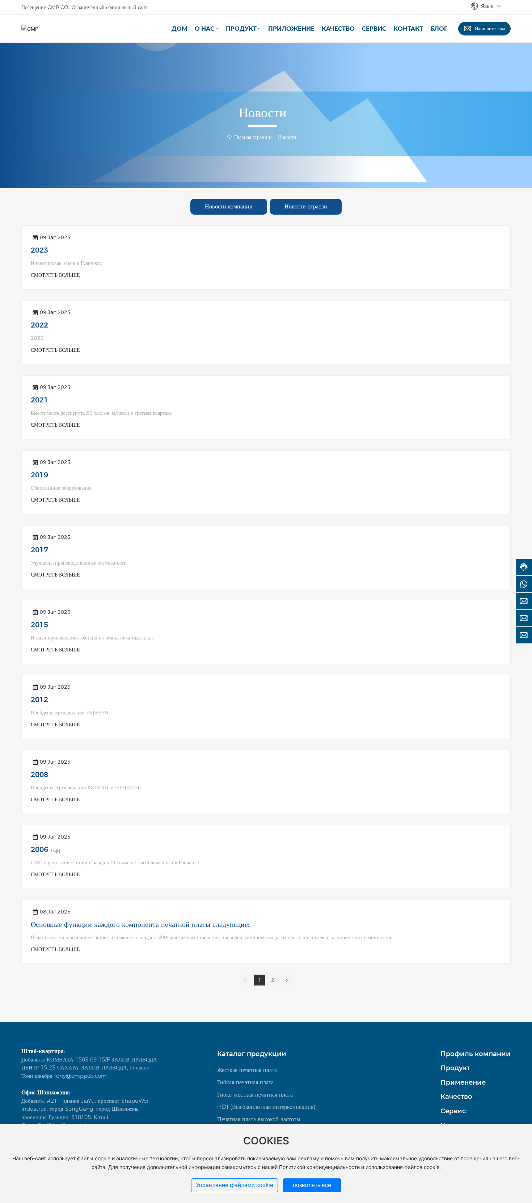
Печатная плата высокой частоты (258, 1119)
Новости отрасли (305, 206)
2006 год (45, 849)
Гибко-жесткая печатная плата (255, 1094)
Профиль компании (475, 1054)
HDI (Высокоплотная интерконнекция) (266, 1106)
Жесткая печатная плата (247, 1070)
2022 (39, 325)
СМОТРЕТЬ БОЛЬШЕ (55, 275)
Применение (463, 1082)
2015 (39, 624)
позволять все (312, 1185)
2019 (39, 474)
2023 (39, 250)
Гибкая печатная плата (245, 1082)
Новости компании (229, 206)
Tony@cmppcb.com (80, 1075)
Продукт (455, 1068)
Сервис (453, 1111)
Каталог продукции (251, 1054)
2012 (39, 699)
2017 (39, 549)
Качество (456, 1097)
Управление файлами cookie (234, 1185)
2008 (39, 774)
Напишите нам (490, 28)
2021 (39, 400)
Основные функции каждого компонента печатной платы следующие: (140, 924)
